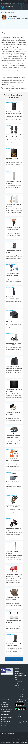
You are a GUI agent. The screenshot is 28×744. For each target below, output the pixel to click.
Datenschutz (16, 742)
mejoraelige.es (6, 721)
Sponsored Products (20, 695)
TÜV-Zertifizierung (19, 689)
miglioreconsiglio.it (7, 717)
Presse (16, 683)
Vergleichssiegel (19, 697)
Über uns (17, 671)
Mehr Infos (22, 3)
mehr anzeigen (14, 659)
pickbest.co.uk (6, 723)
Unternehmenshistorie (20, 675)
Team (16, 677)
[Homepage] (1, 12)
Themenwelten (18, 681)
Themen (17, 687)
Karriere (17, 679)
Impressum (24, 742)
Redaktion (5, 12)
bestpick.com (5, 726)
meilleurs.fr (5, 719)
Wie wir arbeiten (19, 673)
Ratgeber (17, 685)
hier (16, 718)
